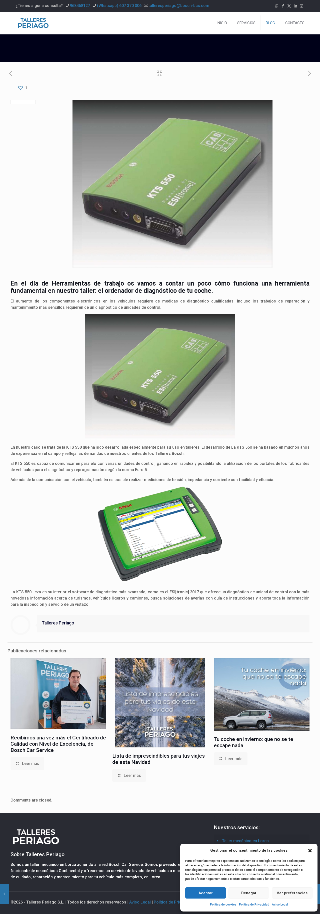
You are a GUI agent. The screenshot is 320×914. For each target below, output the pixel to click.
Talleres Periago (58, 622)
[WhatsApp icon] (276, 6)
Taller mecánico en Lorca (245, 840)
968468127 (80, 5)
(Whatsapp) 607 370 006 (119, 5)
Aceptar (205, 893)
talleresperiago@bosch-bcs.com (178, 5)
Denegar (248, 893)
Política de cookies (223, 904)
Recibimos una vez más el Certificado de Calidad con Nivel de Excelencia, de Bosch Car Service (58, 744)
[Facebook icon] (283, 6)
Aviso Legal (280, 904)
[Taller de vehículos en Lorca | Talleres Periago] (33, 23)
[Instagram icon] (302, 6)
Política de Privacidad (254, 904)
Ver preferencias (292, 893)
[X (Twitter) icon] (289, 6)
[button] (310, 850)
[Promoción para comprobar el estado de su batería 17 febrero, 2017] (4, 894)
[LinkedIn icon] (295, 6)
